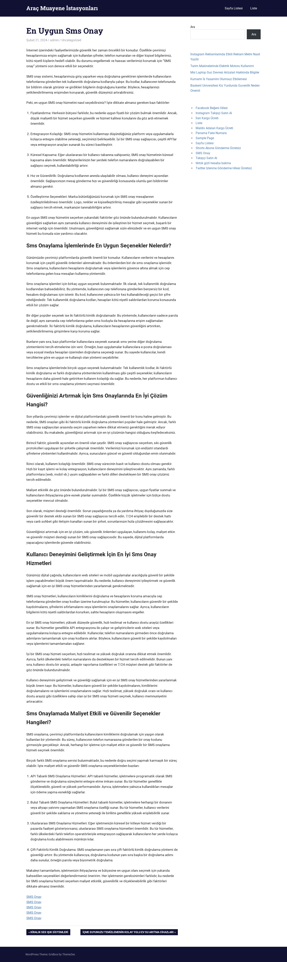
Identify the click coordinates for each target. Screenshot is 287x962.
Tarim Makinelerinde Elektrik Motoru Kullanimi (222, 66)
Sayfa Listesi (234, 8)
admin (54, 40)
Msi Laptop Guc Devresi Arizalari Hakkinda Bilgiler (224, 72)
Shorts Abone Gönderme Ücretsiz (218, 148)
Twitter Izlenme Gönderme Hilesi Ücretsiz (224, 168)
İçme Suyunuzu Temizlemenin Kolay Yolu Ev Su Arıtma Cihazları (128, 932)
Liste (253, 8)
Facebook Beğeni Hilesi (212, 108)
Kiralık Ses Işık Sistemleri (49, 932)
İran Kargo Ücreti (207, 118)
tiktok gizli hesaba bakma (213, 163)
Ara (192, 27)
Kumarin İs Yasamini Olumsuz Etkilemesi (218, 79)
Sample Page (205, 138)
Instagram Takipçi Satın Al (214, 113)
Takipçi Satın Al (206, 158)
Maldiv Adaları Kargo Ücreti (214, 128)
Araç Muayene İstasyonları (62, 8)
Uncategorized (71, 40)
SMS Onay (33, 897)
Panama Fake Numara (211, 133)
